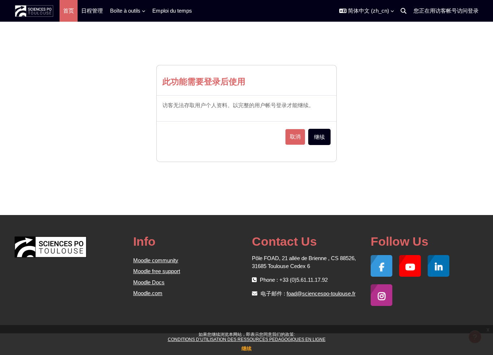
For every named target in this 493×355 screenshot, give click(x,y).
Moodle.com (147, 293)
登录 (473, 11)
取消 (295, 136)
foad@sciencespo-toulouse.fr (321, 293)
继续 (246, 348)
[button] (366, 11)
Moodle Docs (149, 282)
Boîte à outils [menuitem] (125, 11)
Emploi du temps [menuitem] (172, 11)
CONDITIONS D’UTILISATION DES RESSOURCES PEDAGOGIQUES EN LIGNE (247, 339)
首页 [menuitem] (68, 11)
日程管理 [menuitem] (92, 11)
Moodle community (155, 260)
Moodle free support (156, 271)
